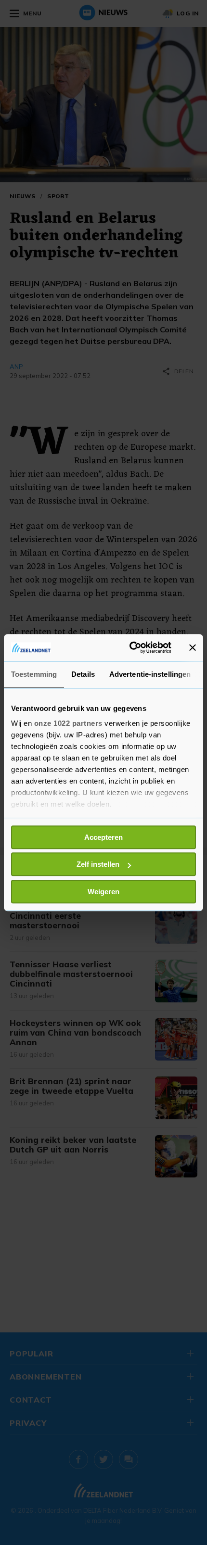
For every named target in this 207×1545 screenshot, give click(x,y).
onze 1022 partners (68, 723)
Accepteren (103, 837)
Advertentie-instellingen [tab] (150, 674)
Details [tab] (83, 674)
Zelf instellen (98, 864)
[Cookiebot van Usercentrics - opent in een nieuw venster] (130, 647)
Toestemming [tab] (34, 674)
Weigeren (103, 891)
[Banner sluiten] (192, 647)
